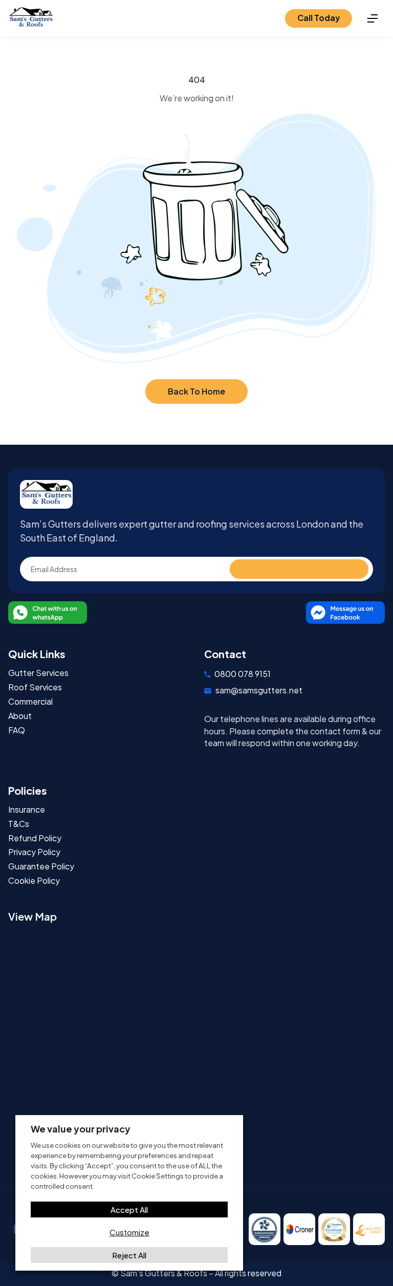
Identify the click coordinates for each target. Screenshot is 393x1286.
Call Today (318, 18)
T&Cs (18, 824)
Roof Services (35, 687)
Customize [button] (129, 1232)
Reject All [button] (129, 1255)
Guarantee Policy (41, 866)
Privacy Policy (34, 852)
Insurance (26, 810)
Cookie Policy (34, 881)
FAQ (16, 730)
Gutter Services (38, 673)
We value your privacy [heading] (80, 1129)
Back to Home (196, 391)
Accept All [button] (129, 1209)
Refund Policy (34, 838)
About (20, 716)
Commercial (30, 702)
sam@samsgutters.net (258, 690)
